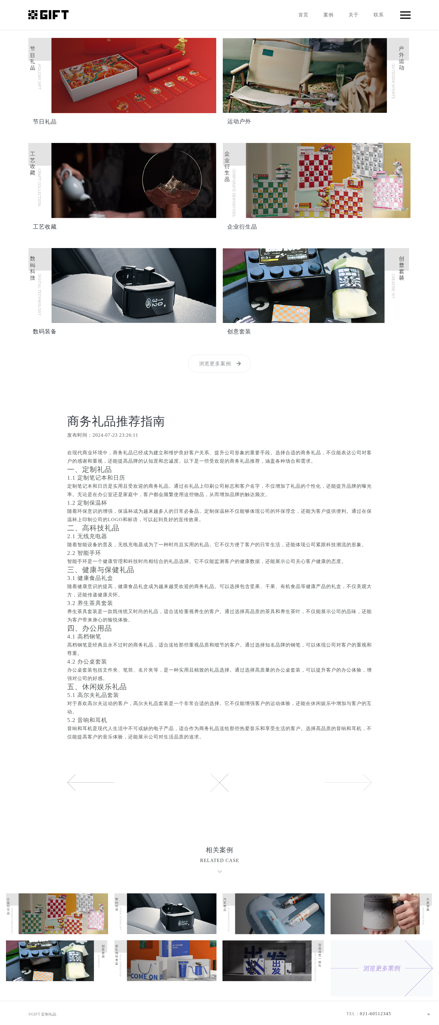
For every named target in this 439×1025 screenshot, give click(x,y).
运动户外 (239, 121)
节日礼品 (45, 121)
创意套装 (239, 331)
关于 (354, 14)
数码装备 (45, 331)
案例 (328, 14)
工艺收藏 (45, 227)
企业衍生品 (242, 227)
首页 (303, 14)
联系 (379, 14)
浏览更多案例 (215, 364)
